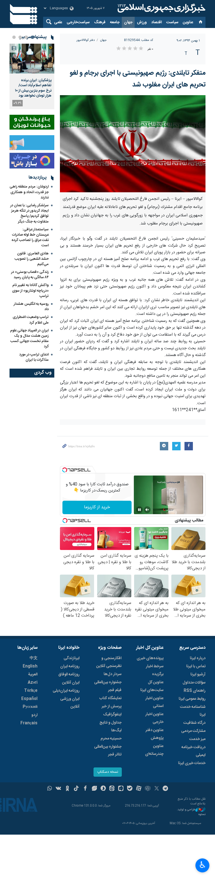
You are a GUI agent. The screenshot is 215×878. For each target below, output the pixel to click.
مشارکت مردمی (193, 731)
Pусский (30, 707)
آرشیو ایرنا (197, 674)
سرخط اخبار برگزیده (154, 670)
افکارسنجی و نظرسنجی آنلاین (108, 662)
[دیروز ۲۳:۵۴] (32, 59)
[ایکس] (156, 789)
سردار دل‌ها (112, 674)
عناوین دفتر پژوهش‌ (154, 734)
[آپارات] (138, 789)
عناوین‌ (188, 22)
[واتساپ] (49, 789)
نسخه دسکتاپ (107, 772)
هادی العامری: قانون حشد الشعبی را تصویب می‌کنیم (32, 258)
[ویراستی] (94, 789)
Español (29, 699)
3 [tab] (20, 37)
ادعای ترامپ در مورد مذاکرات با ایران (34, 357)
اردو (34, 715)
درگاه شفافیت (194, 723)
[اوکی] (67, 789)
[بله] (130, 789)
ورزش (142, 22)
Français (29, 723)
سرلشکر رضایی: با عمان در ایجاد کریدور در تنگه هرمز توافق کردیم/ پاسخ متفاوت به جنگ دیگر (29, 213)
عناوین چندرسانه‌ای (154, 750)
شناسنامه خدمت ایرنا (192, 711)
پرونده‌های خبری (150, 658)
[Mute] (147, 509)
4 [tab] (14, 37)
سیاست (172, 22)
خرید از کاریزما (97, 507)
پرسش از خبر (111, 706)
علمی (58, 22)
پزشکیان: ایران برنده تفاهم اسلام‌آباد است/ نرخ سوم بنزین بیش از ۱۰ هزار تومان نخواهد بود (33, 88)
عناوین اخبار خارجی (154, 718)
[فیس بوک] (85, 789)
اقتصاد (156, 22)
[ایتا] (112, 789)
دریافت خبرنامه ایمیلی (193, 751)
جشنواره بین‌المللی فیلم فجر (107, 686)
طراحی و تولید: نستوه (191, 812)
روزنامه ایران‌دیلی (66, 690)
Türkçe (31, 690)
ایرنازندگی (72, 658)
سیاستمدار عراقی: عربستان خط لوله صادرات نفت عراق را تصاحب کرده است (30, 237)
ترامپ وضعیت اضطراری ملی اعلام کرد (31, 320)
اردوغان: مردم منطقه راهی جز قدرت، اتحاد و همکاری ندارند (29, 192)
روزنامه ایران (70, 666)
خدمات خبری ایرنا (191, 763)
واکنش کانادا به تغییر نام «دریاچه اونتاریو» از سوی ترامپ (30, 290)
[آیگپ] (121, 789)
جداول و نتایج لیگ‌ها (110, 726)
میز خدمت (197, 739)
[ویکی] (58, 789)
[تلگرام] (165, 789)
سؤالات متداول (194, 682)
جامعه (115, 22)
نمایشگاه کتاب (110, 698)
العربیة (33, 674)
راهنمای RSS (194, 690)
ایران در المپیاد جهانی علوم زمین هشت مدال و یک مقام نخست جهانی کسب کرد (29, 338)
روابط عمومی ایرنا (192, 699)
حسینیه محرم (111, 738)
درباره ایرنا (197, 658)
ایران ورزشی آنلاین (70, 703)
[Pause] (139, 509)
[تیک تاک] (76, 789)
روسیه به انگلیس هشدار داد (31, 306)
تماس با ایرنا (195, 666)
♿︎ (202, 865)
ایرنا (160, 8)
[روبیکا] (147, 789)
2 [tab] (26, 37)
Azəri (33, 682)
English (30, 666)
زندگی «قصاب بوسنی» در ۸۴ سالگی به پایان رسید (30, 274)
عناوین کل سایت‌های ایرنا (151, 686)
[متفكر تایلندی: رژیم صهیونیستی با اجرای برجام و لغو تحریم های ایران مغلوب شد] (132, 143)
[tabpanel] (32, 76)
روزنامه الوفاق (69, 674)
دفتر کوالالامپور (85, 40)
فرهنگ (100, 22)
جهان (128, 22)
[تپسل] (64, 470)
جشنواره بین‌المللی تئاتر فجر (107, 750)
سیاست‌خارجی (78, 22)
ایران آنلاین (71, 682)
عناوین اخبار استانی (154, 702)
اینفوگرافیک (112, 714)
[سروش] (103, 789)
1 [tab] (32, 37)
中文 (34, 658)
